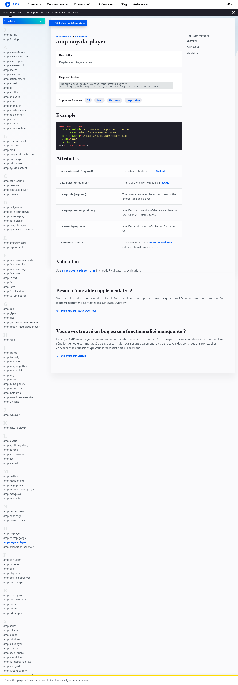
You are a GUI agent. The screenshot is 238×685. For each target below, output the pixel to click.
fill (88, 100)
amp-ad (8, 87)
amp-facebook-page (15, 269)
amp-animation (12, 105)
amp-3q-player (12, 39)
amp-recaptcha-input (15, 599)
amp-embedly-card (14, 242)
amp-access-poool (14, 61)
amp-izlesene (11, 401)
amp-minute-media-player (18, 489)
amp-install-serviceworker (18, 397)
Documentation (56, 4)
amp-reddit (10, 604)
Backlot (160, 171)
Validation (193, 53)
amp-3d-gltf (10, 34)
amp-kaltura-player (14, 427)
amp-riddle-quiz (12, 613)
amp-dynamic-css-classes (18, 229)
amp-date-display (13, 216)
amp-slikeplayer (12, 643)
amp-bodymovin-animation (19, 154)
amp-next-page (12, 516)
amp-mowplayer (12, 494)
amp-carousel (11, 185)
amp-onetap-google (15, 537)
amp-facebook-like (14, 264)
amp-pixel (9, 568)
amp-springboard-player (17, 661)
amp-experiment (13, 247)
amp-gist (8, 317)
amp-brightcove (12, 163)
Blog (124, 4)
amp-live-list (10, 463)
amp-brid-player (13, 158)
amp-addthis (10, 92)
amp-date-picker (13, 220)
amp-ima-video (12, 361)
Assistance (139, 4)
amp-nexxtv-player (14, 520)
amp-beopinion (12, 145)
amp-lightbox (11, 449)
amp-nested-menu (14, 511)
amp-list (8, 458)
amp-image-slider (13, 370)
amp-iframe (10, 352)
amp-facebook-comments (18, 260)
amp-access (10, 70)
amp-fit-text (10, 278)
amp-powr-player (13, 582)
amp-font (8, 282)
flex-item (114, 100)
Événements (106, 4)
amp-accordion (12, 74)
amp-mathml (11, 476)
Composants (81, 36)
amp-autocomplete (14, 128)
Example (192, 40)
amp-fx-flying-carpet (15, 295)
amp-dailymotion (13, 207)
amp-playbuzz (11, 573)
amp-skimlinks (11, 639)
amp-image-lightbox (15, 366)
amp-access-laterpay (15, 56)
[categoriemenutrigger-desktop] (68, 23)
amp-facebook (11, 273)
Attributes (193, 47)
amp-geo (8, 308)
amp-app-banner (13, 114)
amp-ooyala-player (14, 542)
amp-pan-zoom (12, 559)
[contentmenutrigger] (209, 36)
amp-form (9, 286)
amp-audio (9, 119)
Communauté (82, 4)
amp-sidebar (10, 634)
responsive (133, 100)
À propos (33, 4)
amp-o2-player (12, 533)
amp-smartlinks (12, 648)
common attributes (160, 242)
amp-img (8, 375)
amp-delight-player (14, 225)
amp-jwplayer (11, 414)
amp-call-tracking (13, 180)
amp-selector (11, 630)
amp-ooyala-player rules (78, 270)
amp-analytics (11, 96)
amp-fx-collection (13, 291)
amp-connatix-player (15, 189)
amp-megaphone (13, 485)
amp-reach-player (13, 595)
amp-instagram (12, 392)
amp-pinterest (11, 564)
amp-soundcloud (13, 657)
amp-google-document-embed (21, 322)
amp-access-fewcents (16, 52)
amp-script (9, 626)
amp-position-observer (16, 577)
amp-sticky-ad (11, 666)
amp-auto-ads (11, 123)
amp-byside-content (15, 167)
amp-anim (9, 101)
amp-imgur (10, 379)
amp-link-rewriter (13, 454)
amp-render (10, 608)
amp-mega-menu (13, 480)
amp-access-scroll (13, 65)
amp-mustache (12, 498)
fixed (99, 100)
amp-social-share (13, 652)
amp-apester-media (15, 110)
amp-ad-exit (10, 83)
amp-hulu (9, 339)
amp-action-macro (14, 78)
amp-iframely (11, 357)
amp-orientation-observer (18, 546)
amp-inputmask (12, 388)
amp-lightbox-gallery (15, 445)
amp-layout (10, 440)
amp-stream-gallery (15, 670)
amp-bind (9, 150)
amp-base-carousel (14, 141)
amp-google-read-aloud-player (21, 326)
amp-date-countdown (16, 211)
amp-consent (11, 194)
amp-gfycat (10, 313)
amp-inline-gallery (14, 384)
